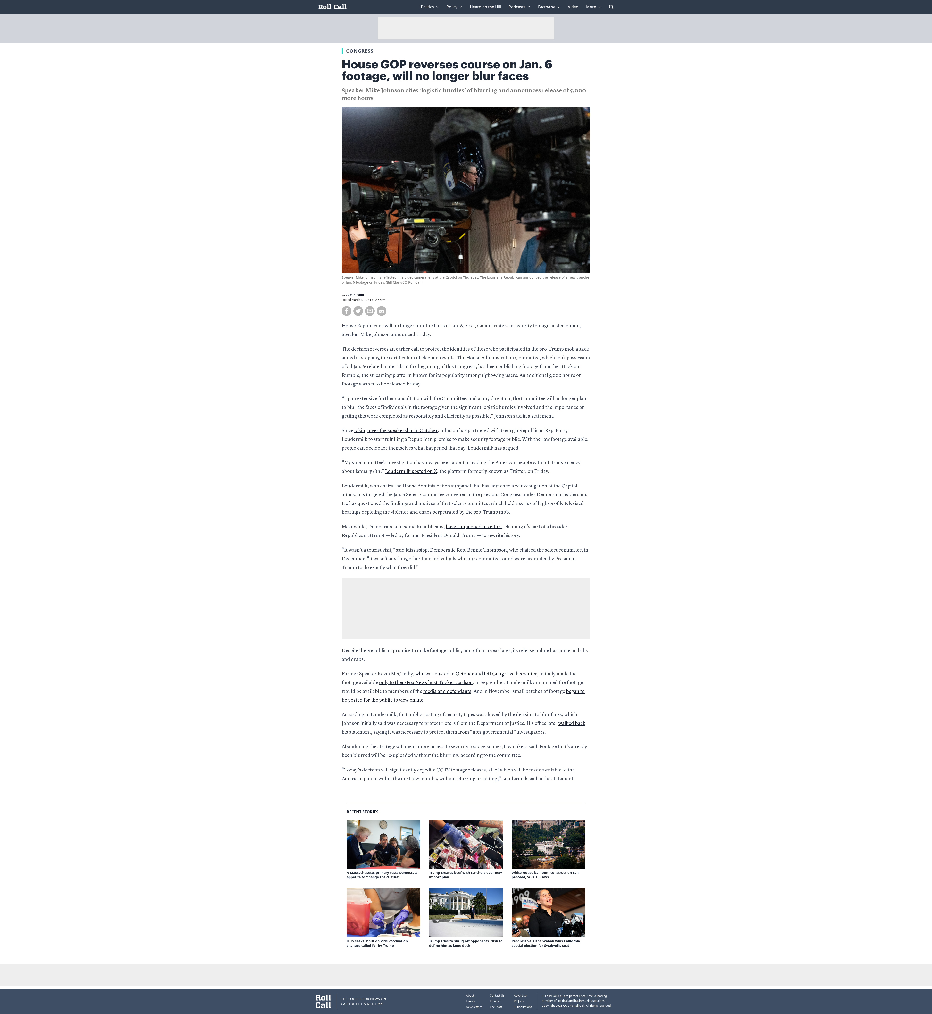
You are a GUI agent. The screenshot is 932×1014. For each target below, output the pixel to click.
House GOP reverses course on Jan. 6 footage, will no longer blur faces (447, 70)
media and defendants (447, 691)
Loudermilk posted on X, (412, 471)
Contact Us (497, 995)
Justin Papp (355, 294)
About (470, 995)
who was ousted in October (444, 674)
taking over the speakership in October (396, 430)
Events (470, 1001)
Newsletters (474, 1007)
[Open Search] (611, 6)
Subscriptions (523, 1007)
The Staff (496, 1007)
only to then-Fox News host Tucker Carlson (426, 682)
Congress (360, 51)
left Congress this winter (510, 674)
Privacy (494, 1001)
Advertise (520, 995)
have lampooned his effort (474, 527)
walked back (571, 723)
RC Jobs (519, 1001)
